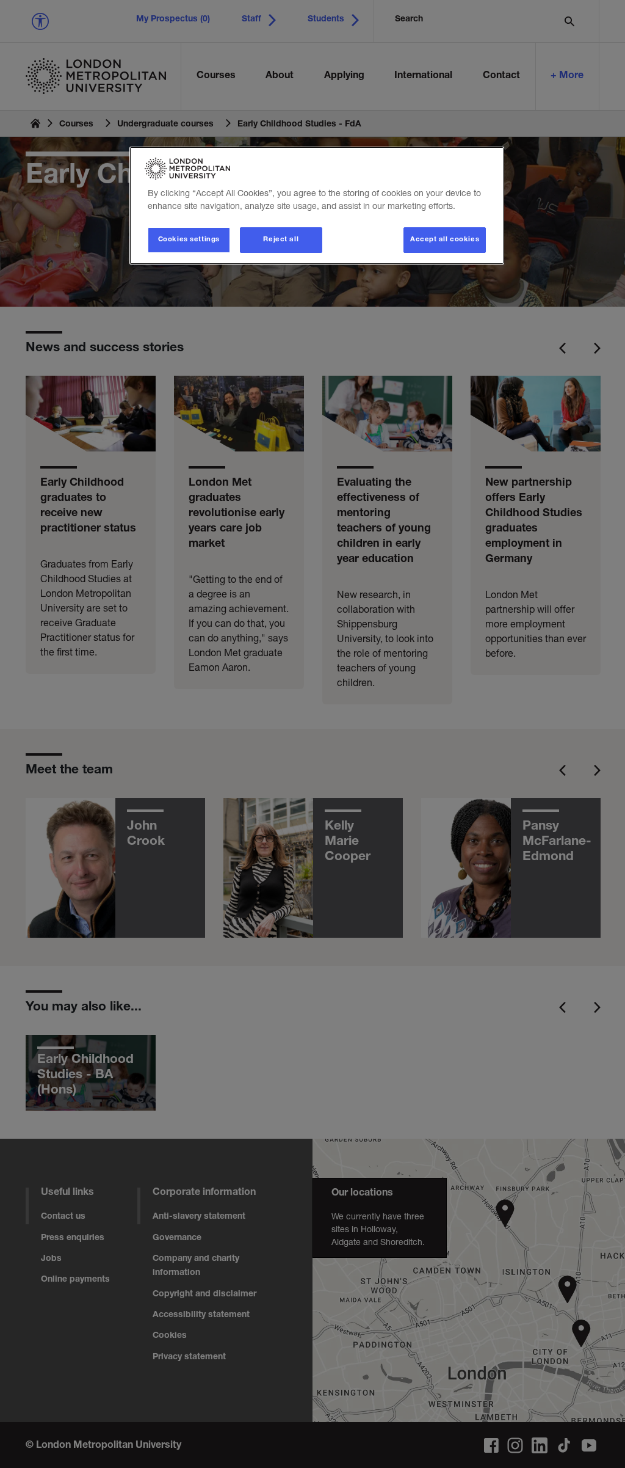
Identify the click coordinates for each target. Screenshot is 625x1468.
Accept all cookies (444, 239)
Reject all (280, 239)
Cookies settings (189, 239)
